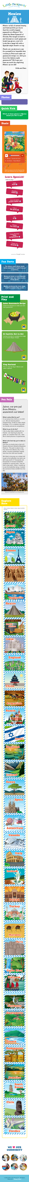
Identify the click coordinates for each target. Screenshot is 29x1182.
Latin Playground (20, 171)
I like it (13, 209)
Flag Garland (9, 364)
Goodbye (14, 192)
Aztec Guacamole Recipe (14, 303)
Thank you (14, 244)
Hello (14, 184)
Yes (14, 217)
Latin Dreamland (10, 171)
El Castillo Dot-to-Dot (13, 334)
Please (13, 226)
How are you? (13, 201)
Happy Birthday (14, 235)
